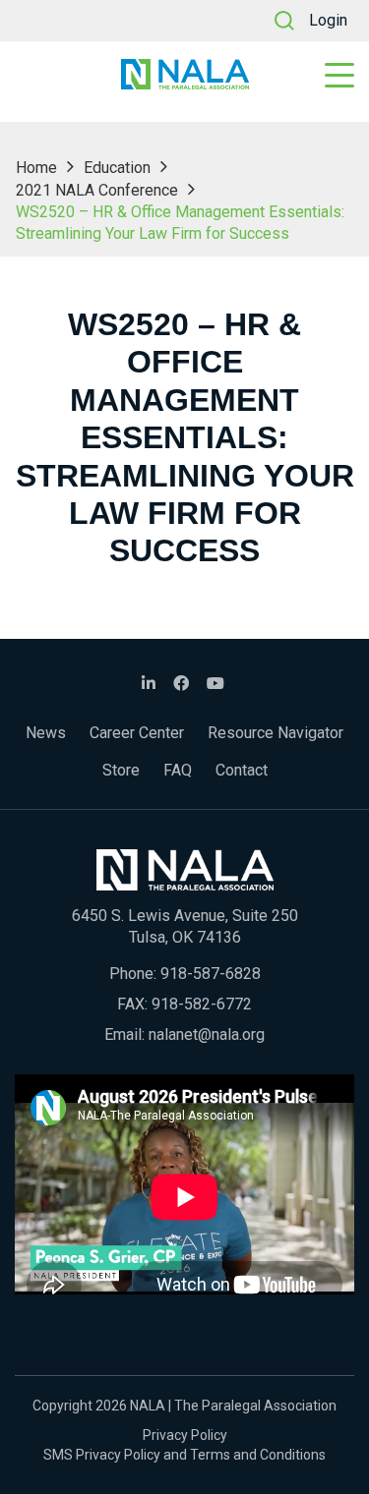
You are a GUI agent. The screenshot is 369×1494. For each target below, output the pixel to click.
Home (36, 167)
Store (121, 770)
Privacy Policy (185, 1435)
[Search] (284, 20)
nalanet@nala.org (207, 1034)
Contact (241, 770)
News (46, 732)
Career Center (137, 732)
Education (117, 167)
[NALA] (185, 74)
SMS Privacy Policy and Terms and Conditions (184, 1455)
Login (328, 20)
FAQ (177, 770)
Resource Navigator (275, 732)
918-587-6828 (210, 973)
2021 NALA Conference (97, 190)
